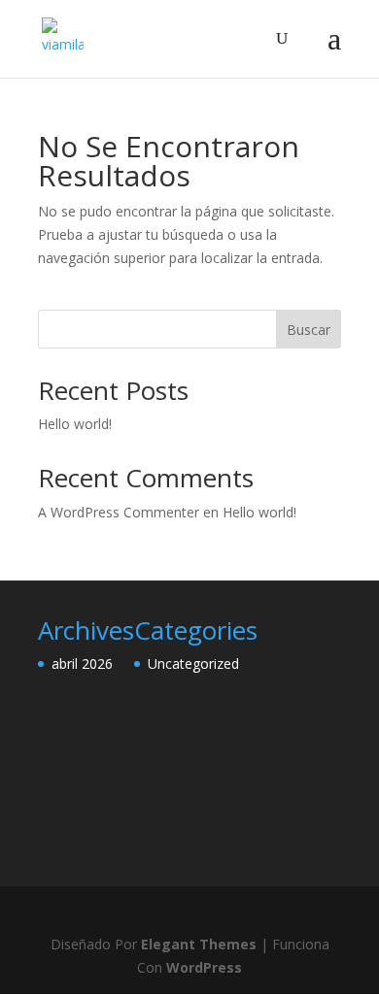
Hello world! (75, 424)
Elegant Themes (199, 944)
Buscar (308, 329)
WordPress (204, 967)
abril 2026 (82, 663)
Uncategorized (193, 663)
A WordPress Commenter (118, 512)
